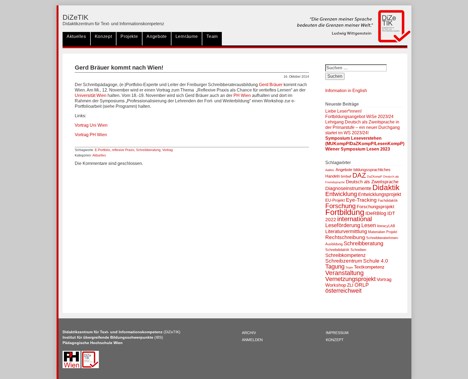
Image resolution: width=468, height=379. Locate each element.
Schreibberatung (148, 150)
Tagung (334, 266)
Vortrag (167, 150)
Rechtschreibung (345, 237)
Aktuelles (76, 36)
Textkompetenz (369, 267)
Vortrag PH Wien (91, 134)
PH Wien (241, 95)
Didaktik (385, 187)
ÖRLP (362, 285)
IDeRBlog (375, 213)
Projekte (129, 36)
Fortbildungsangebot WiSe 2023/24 (359, 116)
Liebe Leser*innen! (343, 111)
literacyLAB (386, 226)
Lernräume (187, 36)
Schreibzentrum (343, 261)
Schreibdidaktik (337, 250)
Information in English (346, 90)
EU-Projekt (335, 200)
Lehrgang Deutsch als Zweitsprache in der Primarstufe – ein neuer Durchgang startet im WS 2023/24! (362, 127)
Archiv (249, 333)
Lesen (368, 225)
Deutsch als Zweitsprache (372, 181)
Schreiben (358, 250)
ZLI (350, 285)
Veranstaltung (344, 272)
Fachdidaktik (388, 200)
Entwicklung (341, 194)
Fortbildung (344, 212)
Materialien (376, 232)
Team (212, 36)
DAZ (359, 175)
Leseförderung (342, 225)
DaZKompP (374, 176)
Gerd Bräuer (271, 84)
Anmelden (252, 340)
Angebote (157, 36)
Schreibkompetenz (345, 255)
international (354, 219)
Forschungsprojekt (375, 206)
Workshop (335, 285)
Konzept (103, 36)
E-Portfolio (102, 150)
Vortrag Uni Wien (91, 125)
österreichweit (343, 290)
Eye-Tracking (361, 200)
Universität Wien (90, 95)
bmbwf (346, 176)
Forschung (340, 206)
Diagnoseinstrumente (348, 188)
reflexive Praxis (123, 150)
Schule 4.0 (375, 261)
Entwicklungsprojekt (379, 194)
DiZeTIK (75, 17)
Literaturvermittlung (346, 231)
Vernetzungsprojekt (350, 279)
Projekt (391, 232)
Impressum (337, 333)
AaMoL (329, 170)
